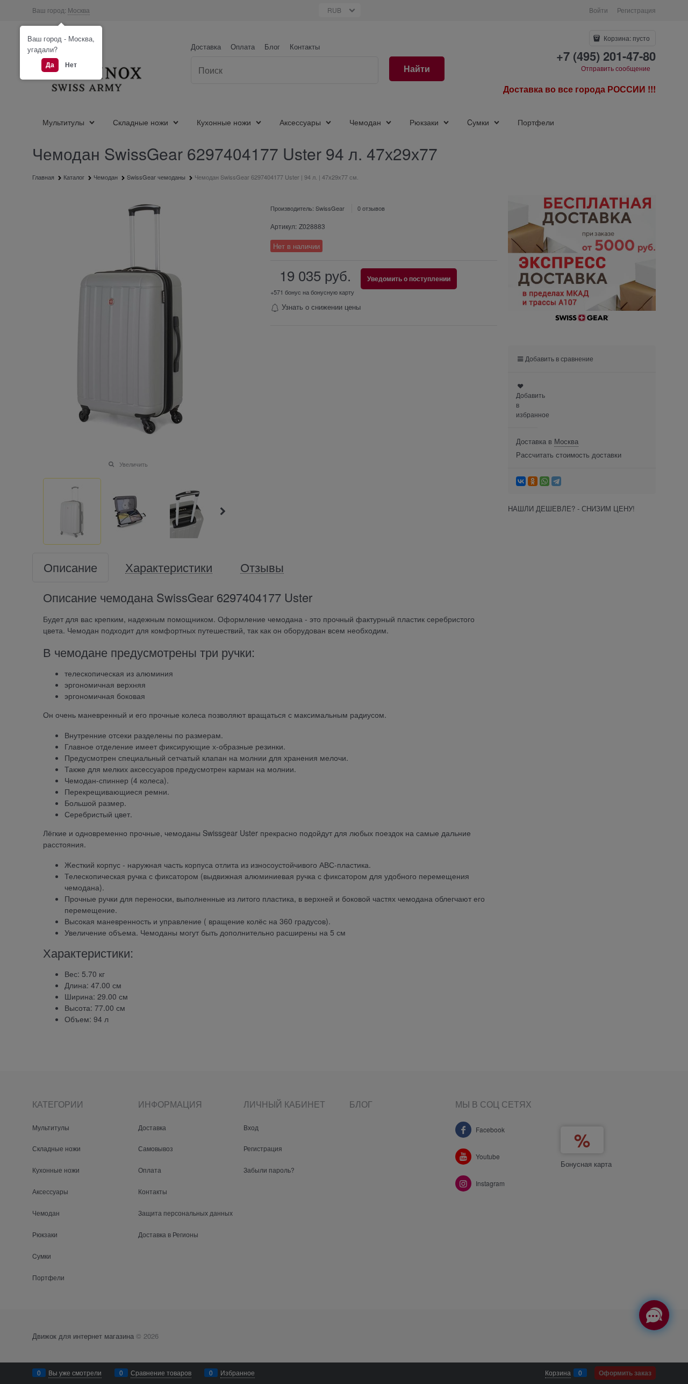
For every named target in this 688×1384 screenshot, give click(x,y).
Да (50, 64)
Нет (71, 64)
